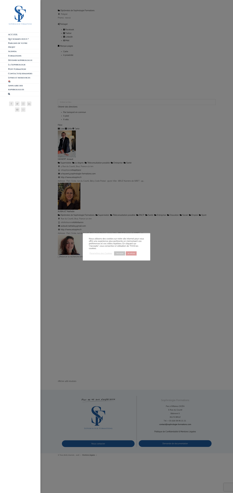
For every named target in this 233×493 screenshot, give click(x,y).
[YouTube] (17, 109)
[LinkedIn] (29, 103)
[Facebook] (11, 103)
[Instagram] (23, 103)
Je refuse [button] (131, 253)
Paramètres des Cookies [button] (101, 253)
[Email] (23, 109)
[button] (20, 94)
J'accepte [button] (120, 253)
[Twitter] (17, 103)
